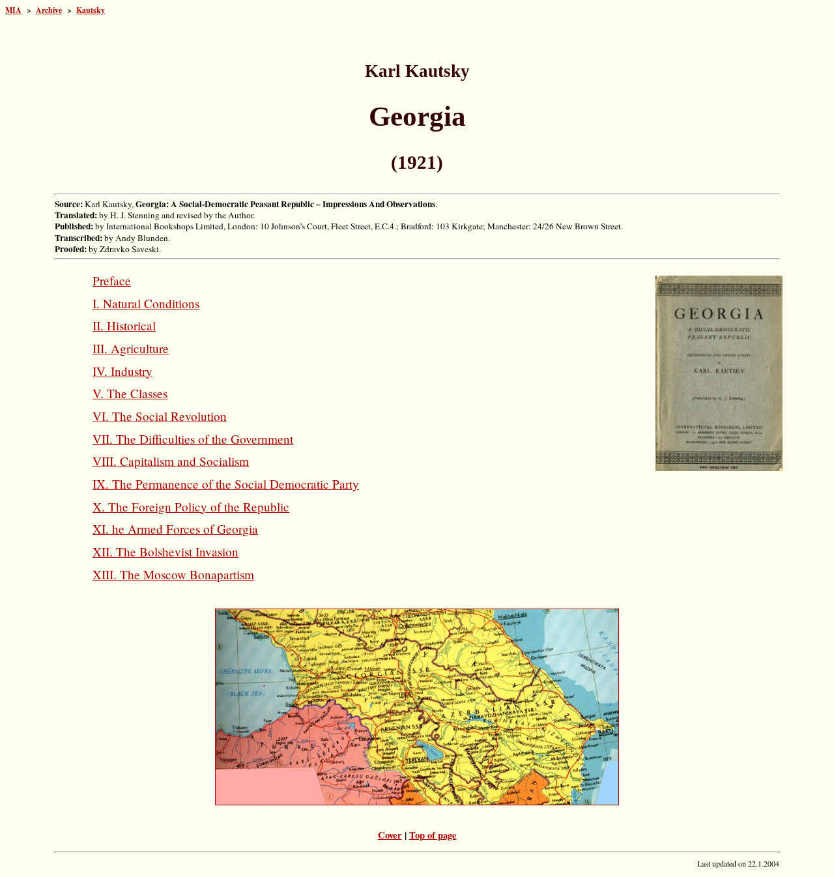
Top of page (433, 835)
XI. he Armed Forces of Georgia (175, 529)
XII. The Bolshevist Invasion (165, 551)
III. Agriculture (131, 348)
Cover (390, 835)
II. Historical (124, 325)
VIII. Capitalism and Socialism (171, 461)
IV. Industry (122, 371)
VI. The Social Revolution (160, 416)
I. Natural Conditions (146, 303)
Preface (112, 280)
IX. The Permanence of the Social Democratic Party (226, 484)
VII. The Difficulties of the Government (193, 439)
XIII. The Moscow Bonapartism (173, 574)
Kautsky (90, 10)
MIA (13, 10)
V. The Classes (130, 393)
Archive (49, 10)
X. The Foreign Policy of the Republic (191, 506)
